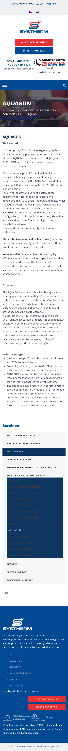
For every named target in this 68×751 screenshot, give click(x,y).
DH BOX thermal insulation (25, 486)
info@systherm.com (22, 68)
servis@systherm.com (50, 72)
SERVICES (27, 110)
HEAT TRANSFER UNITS (21, 435)
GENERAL (14, 480)
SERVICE (12, 564)
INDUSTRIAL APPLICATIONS (23, 443)
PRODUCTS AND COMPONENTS (26, 475)
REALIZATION (15, 451)
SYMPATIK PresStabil (22, 499)
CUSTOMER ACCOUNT (34, 42)
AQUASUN (15, 530)
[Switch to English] (37, 11)
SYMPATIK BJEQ (19, 505)
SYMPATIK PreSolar (21, 555)
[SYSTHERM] (34, 26)
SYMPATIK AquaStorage (24, 511)
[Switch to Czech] (31, 11)
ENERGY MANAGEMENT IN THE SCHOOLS (32, 467)
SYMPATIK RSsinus (20, 548)
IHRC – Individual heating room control (33, 524)
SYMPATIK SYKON (20, 542)
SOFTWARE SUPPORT (20, 580)
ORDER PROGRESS (34, 50)
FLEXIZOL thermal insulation (26, 493)
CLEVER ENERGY (17, 572)
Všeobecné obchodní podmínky (20, 691)
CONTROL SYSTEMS (19, 459)
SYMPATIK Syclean (20, 536)
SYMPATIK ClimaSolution (24, 517)
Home (10, 110)
